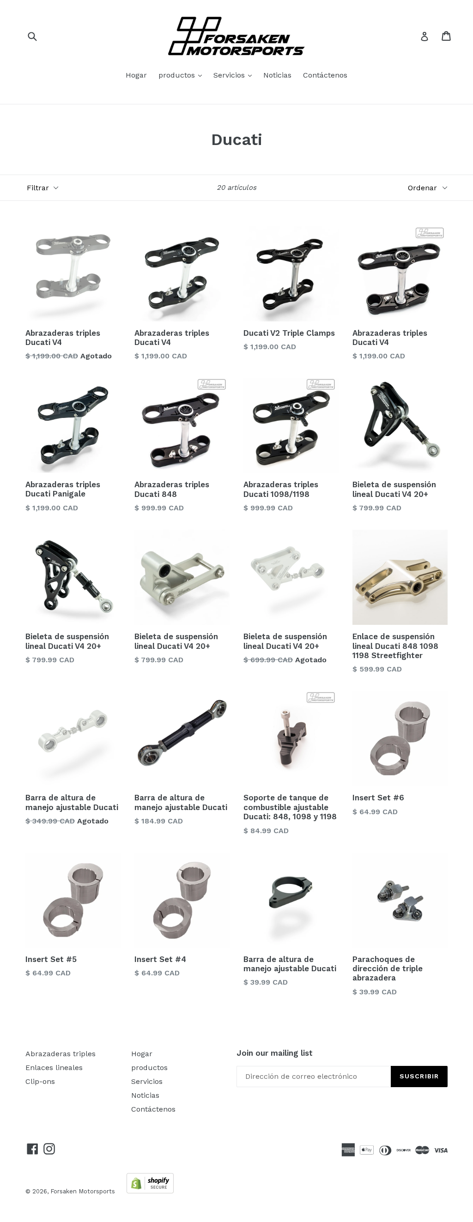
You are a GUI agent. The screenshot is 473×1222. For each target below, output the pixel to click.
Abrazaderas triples (60, 1053)
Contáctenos (325, 75)
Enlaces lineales (54, 1067)
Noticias (277, 75)
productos (182, 74)
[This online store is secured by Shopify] (150, 1190)
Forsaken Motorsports (82, 1191)
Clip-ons (40, 1081)
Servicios (234, 74)
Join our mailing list (274, 1053)
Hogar (136, 75)
